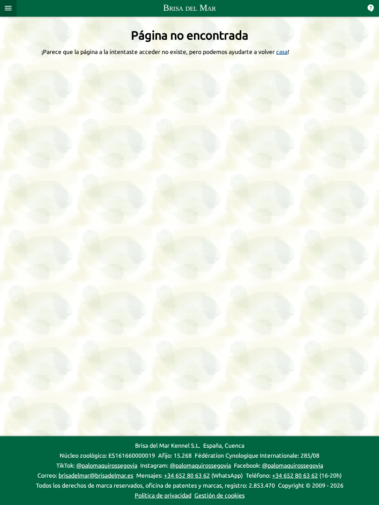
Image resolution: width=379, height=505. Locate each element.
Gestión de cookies (219, 495)
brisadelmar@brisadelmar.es (95, 475)
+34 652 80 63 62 (187, 475)
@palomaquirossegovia (106, 465)
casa (282, 51)
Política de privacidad (163, 495)
